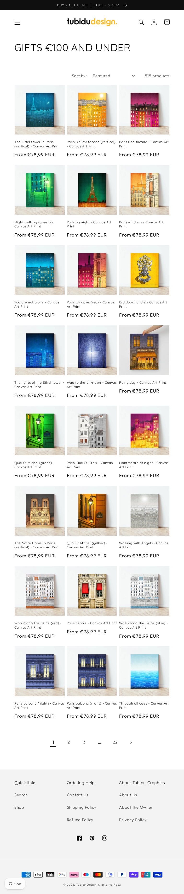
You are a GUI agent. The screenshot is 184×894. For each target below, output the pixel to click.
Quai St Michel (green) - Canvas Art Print (34, 465)
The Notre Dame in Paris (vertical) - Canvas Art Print (37, 545)
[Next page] (131, 742)
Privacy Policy (133, 819)
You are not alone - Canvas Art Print (36, 304)
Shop (19, 807)
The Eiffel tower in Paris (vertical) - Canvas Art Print (37, 144)
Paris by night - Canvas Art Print (89, 224)
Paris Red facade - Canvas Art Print (144, 144)
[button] (17, 22)
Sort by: (79, 75)
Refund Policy (80, 819)
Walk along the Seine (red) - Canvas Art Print (38, 625)
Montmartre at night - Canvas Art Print (143, 465)
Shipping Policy (82, 807)
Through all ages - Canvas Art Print (144, 705)
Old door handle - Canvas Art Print (143, 304)
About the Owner (136, 807)
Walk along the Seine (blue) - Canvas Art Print (143, 625)
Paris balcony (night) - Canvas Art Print (39, 705)
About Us (128, 794)
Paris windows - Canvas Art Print (141, 224)
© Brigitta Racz (109, 884)
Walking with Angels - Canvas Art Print (143, 545)
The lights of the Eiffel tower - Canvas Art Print (39, 384)
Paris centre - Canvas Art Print (92, 623)
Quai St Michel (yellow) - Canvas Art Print (87, 545)
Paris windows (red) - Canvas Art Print (91, 304)
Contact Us (77, 794)
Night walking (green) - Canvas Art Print (33, 224)
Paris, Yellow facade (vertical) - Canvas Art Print (91, 144)
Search (21, 794)
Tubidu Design (86, 884)
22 (115, 741)
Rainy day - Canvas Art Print (142, 382)
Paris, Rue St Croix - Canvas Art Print (90, 465)
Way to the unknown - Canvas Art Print (92, 384)
